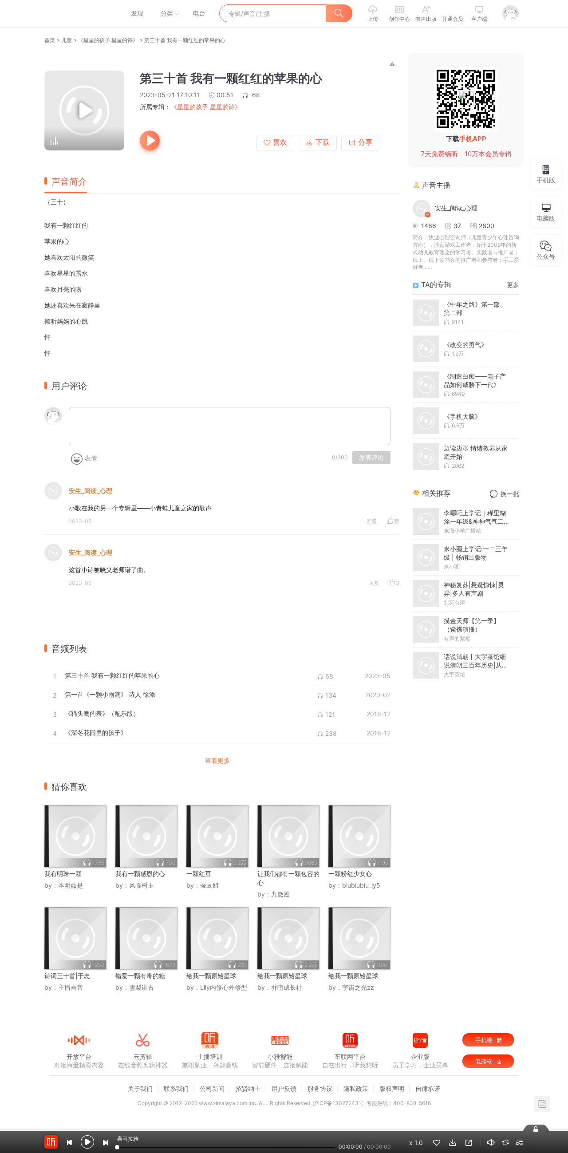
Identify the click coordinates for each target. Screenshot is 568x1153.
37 (457, 225)
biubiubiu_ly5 (361, 885)
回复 (372, 521)
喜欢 (280, 142)
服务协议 (320, 1088)
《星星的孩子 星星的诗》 (108, 40)
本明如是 (70, 885)
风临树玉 (141, 885)
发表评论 (371, 457)
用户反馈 (284, 1088)
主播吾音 (70, 987)
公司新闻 (212, 1088)
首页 (49, 40)
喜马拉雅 (78, 13)
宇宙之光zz (358, 987)
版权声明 (391, 1088)
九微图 (280, 894)
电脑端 (484, 1061)
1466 (428, 225)
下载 (323, 142)
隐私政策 (355, 1088)
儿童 (66, 40)
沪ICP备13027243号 (338, 1103)
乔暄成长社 (286, 987)
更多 (513, 284)
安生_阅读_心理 (90, 490)
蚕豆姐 (209, 885)
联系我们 (176, 1088)
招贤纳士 (248, 1088)
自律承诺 (427, 1088)
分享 (365, 142)
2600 (486, 225)
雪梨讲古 (141, 987)
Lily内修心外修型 (223, 987)
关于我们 (140, 1088)
